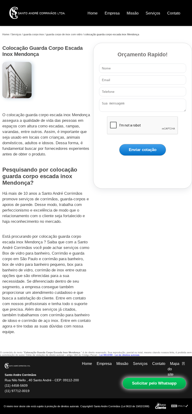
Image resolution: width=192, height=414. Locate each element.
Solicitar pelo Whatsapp (154, 383)
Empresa (112, 13)
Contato (173, 13)
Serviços (153, 13)
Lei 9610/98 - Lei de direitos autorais (119, 355)
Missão (133, 13)
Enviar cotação (142, 150)
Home (93, 13)
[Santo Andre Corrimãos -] (37, 22)
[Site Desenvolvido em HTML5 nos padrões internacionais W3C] (179, 406)
